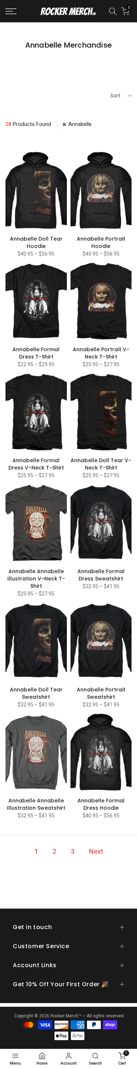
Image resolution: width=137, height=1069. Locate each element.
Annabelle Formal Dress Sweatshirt (101, 575)
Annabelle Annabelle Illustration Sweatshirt (36, 804)
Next (96, 851)
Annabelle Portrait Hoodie (101, 242)
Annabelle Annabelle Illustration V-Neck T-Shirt (36, 579)
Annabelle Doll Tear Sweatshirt (36, 693)
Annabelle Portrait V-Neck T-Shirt (101, 353)
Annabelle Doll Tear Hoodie (36, 242)
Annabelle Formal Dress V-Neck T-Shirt (36, 464)
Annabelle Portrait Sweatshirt (101, 693)
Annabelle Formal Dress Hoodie (101, 804)
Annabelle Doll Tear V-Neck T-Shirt (101, 464)
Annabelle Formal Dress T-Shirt (36, 353)
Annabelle (80, 124)
